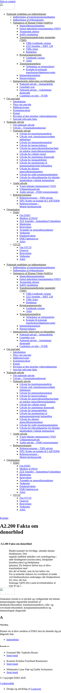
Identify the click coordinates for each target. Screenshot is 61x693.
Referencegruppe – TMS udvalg (36, 197)
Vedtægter (25, 232)
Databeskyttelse (28, 235)
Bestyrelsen (25, 227)
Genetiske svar (27, 87)
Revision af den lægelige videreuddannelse (35, 116)
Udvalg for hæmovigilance (33, 145)
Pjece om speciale (22, 104)
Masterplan (25, 224)
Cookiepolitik (7, 683)
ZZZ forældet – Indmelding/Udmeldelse (40, 221)
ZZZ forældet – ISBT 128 (39, 46)
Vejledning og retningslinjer (40, 66)
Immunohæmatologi (30, 75)
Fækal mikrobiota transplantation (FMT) (40, 28)
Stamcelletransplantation (32, 25)
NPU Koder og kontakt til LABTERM (40, 200)
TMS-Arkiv (32, 49)
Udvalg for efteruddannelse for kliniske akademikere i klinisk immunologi (40, 179)
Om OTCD (25, 247)
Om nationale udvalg (23, 124)
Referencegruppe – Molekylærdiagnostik (30, 205)
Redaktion (31, 52)
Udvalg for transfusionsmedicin (36, 133)
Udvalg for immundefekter (33, 160)
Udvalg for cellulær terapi (33, 154)
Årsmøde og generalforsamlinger (36, 230)
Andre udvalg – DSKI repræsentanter (39, 192)
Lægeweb (36, 688)
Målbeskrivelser (21, 107)
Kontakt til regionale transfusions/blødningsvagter (40, 71)
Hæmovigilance (28, 78)
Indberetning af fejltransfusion (28, 19)
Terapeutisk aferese (29, 31)
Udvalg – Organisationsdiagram (29, 127)
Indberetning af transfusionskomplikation (34, 17)
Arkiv (29, 60)
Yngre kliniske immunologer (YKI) (38, 186)
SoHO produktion (29, 34)
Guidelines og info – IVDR (34, 95)
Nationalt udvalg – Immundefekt (36, 84)
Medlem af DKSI (28, 218)
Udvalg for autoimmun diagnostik (37, 157)
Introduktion (19, 101)
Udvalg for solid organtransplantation (39, 174)
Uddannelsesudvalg (30, 189)
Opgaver (24, 250)
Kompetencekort (21, 110)
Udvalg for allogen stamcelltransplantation (31, 170)
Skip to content (7, 1)
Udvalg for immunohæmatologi (36, 142)
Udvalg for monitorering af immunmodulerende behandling (36, 164)
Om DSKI (25, 215)
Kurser (16, 113)
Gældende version (35, 57)
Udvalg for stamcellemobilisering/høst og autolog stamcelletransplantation (39, 150)
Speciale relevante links (25, 119)
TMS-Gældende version (38, 43)
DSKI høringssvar (29, 238)
